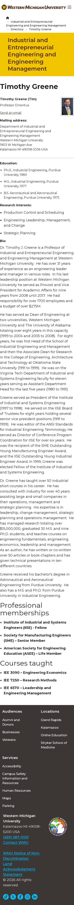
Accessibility (11, 766)
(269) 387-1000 (16, 837)
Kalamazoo (50, 727)
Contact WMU (15, 842)
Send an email (10, 113)
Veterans (9, 740)
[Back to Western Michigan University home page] (34, 7)
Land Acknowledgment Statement (19, 869)
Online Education (54, 735)
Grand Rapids (51, 720)
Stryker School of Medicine (54, 745)
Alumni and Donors (11, 722)
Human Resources (16, 790)
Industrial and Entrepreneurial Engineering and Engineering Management (32, 54)
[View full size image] (67, 106)
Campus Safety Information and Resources (14, 778)
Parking (8, 806)
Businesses (11, 732)
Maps (6, 798)
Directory (17, 29)
